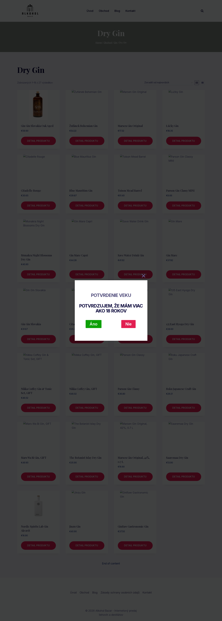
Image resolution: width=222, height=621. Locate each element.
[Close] (143, 275)
